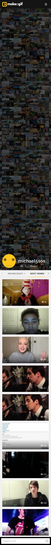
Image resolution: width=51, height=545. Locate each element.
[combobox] (25, 541)
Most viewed (37, 273)
